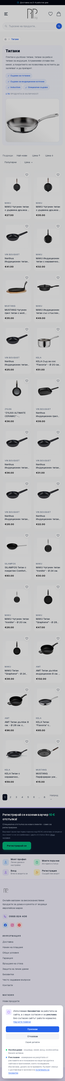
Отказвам (32, 1036)
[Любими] (50, 14)
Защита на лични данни (16, 968)
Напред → (54, 797)
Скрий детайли (32, 1042)
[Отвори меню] (6, 13)
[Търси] (59, 26)
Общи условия (11, 952)
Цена (27, 162)
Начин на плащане (13, 947)
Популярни (10, 162)
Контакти (8, 985)
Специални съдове (38, 87)
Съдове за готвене (20, 75)
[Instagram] (12, 925)
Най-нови (22, 155)
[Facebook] (5, 925)
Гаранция (8, 958)
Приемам (32, 1029)
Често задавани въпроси (16, 979)
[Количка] (58, 14)
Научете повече (22, 1021)
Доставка (8, 941)
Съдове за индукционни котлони (27, 81)
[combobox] (32, 26)
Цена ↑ (36, 155)
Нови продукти (11, 1001)
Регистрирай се (17, 845)
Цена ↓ (49, 155)
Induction (15, 87)
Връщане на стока (13, 963)
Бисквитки (8, 974)
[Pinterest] (19, 925)
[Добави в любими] (27, 175)
